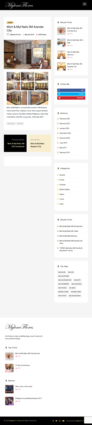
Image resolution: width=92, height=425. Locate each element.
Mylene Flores (15, 34)
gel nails (72, 288)
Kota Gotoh (62, 296)
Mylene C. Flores (16, 421)
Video (61, 204)
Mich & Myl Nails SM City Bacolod (70, 226)
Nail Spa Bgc (62, 288)
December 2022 (65, 133)
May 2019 (63, 148)
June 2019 (63, 143)
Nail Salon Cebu (63, 276)
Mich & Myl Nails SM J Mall (68, 231)
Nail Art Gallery (64, 189)
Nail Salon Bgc (77, 284)
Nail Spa (20, 123)
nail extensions (63, 284)
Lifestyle (62, 185)
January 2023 (64, 128)
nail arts (77, 280)
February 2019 (65, 152)
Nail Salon (11, 123)
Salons (10, 22)
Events (61, 180)
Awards (62, 175)
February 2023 (65, 123)
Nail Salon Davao (75, 296)
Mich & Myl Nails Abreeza (68, 236)
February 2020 (65, 138)
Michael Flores (63, 292)
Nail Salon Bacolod (64, 280)
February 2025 (65, 119)
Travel (61, 199)
